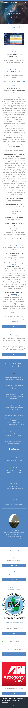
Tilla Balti (18, 246)
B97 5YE (19, 342)
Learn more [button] (5, 702)
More (14, 326)
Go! (14, 633)
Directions (14, 565)
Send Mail (14, 579)
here (24, 81)
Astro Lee (14, 264)
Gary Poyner (14, 294)
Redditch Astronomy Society (9, 2)
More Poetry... (14, 449)
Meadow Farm (14, 70)
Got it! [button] (14, 705)
